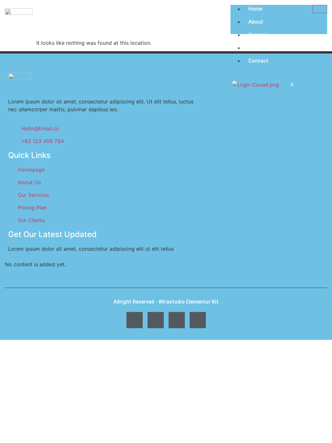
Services (258, 35)
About (255, 22)
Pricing (256, 48)
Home (255, 9)
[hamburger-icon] (320, 9)
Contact (258, 61)
